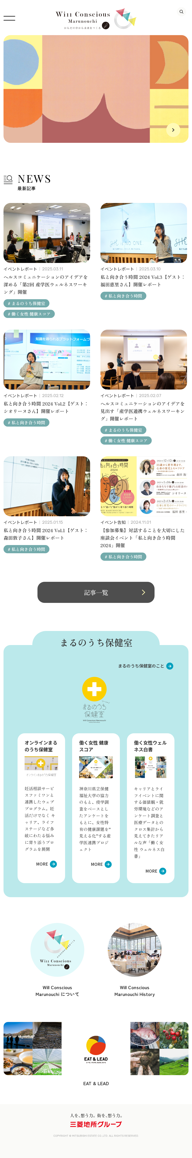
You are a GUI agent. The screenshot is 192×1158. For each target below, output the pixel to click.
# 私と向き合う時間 (123, 296)
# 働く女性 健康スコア (29, 314)
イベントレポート (20, 269)
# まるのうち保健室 (26, 303)
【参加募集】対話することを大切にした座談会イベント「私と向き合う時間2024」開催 (142, 538)
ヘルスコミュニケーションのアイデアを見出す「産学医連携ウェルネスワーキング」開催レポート (142, 411)
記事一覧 (96, 592)
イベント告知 (113, 522)
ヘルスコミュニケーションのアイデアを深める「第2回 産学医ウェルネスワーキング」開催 (46, 284)
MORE (42, 864)
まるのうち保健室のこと (141, 666)
